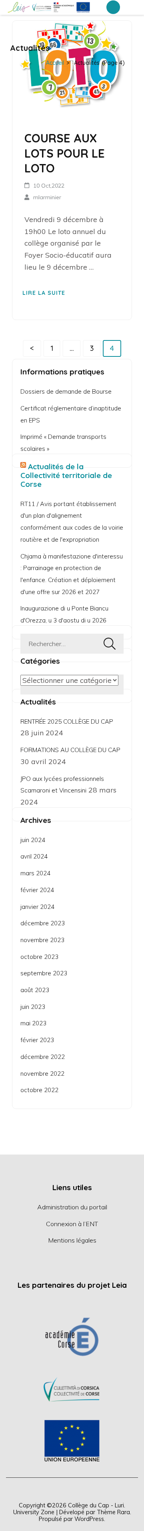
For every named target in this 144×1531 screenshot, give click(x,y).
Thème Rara (113, 1512)
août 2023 (34, 990)
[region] (72, 1388)
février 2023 (37, 1040)
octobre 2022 (39, 1090)
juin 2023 (32, 1007)
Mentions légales (72, 1240)
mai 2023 (33, 1023)
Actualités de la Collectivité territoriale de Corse (66, 475)
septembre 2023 (43, 973)
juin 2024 (32, 840)
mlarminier (47, 197)
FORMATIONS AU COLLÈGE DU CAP (70, 750)
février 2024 (37, 890)
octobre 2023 (39, 957)
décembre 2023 (42, 923)
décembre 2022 (42, 1057)
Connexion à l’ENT (72, 1224)
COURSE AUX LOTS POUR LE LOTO (64, 153)
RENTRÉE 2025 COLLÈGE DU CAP (66, 721)
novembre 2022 (42, 1073)
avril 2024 (34, 856)
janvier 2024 (37, 907)
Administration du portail (72, 1207)
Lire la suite (43, 292)
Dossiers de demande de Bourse (66, 391)
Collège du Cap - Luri (96, 1505)
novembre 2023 (42, 940)
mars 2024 (35, 873)
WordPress (89, 1519)
